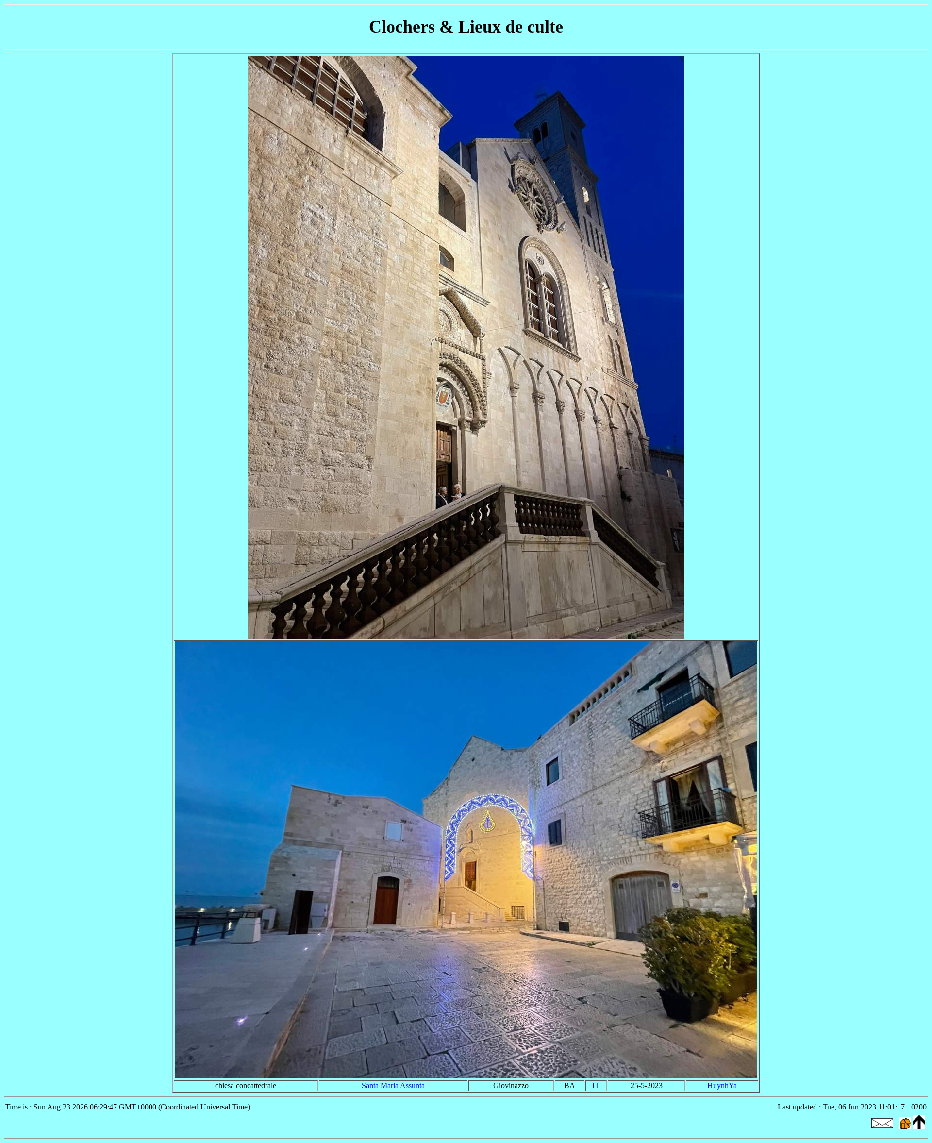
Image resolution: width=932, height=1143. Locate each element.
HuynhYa (722, 1085)
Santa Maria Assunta (393, 1085)
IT (595, 1085)
